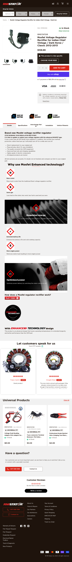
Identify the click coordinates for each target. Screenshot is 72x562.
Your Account (49, 503)
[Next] (30, 39)
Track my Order (50, 522)
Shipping (47, 519)
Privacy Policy (49, 509)
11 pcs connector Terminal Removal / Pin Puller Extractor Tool (35, 437)
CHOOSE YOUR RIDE (49, 60)
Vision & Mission (32, 506)
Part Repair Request (9, 529)
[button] (53, 79)
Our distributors (32, 512)
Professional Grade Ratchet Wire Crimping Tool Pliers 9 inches (58, 435)
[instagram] (25, 526)
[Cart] (62, 4)
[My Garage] (53, 3)
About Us (30, 503)
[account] (58, 3)
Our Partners (31, 509)
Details (9, 125)
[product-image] (13, 416)
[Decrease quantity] (39, 68)
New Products (7, 546)
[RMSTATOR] (12, 3)
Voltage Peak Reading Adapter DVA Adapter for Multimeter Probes (12, 435)
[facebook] (21, 526)
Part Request (7, 532)
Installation (49, 125)
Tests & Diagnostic (9, 543)
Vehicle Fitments (62, 125)
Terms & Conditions (51, 506)
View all (66, 400)
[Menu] (67, 3)
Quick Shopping (50, 512)
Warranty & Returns (9, 526)
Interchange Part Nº (36, 125)
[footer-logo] (13, 503)
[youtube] (28, 526)
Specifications (22, 125)
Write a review (36, 491)
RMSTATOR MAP (50, 515)
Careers (29, 519)
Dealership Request (9, 535)
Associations (31, 515)
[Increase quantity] (46, 68)
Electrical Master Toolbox (8, 539)
